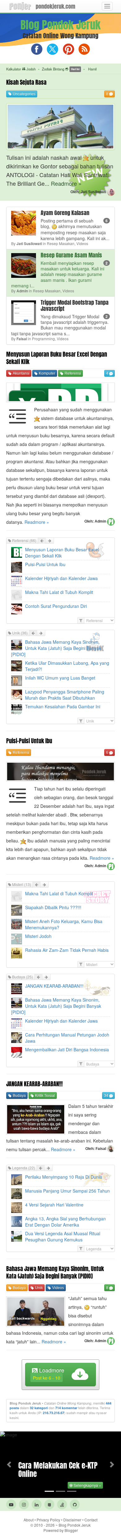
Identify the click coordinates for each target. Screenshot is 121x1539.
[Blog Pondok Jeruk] (20, 6)
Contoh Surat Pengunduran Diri (56, 606)
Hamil (91, 68)
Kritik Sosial (44, 1095)
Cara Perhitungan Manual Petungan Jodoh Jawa (67, 1038)
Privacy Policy (48, 1519)
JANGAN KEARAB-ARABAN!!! (54, 986)
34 (106, 1095)
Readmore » (66, 183)
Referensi (72, 373)
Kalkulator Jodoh (21, 68)
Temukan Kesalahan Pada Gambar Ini (62, 706)
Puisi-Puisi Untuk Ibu (45, 564)
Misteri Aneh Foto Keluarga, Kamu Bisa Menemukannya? (63, 924)
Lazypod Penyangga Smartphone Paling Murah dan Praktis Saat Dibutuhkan (64, 695)
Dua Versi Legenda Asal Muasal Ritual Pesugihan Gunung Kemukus (62, 1236)
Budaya (19, 1095)
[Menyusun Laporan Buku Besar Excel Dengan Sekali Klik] (60, 391)
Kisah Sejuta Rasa (26, 82)
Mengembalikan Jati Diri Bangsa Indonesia (67, 1049)
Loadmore (48, 1373)
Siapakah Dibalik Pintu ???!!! (53, 907)
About (29, 1519)
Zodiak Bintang (60, 68)
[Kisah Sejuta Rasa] (60, 125)
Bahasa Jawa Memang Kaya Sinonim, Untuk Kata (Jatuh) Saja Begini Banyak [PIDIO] (56, 648)
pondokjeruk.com (55, 6)
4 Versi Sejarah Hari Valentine (54, 1205)
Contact (90, 1519)
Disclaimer (72, 1519)
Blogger (71, 1530)
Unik (38, 1288)
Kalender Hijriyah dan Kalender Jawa (61, 578)
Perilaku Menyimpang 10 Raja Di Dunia (63, 1177)
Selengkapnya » (87, 1485)
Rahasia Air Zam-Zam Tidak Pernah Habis (67, 950)
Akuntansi (20, 373)
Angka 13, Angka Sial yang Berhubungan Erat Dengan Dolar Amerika (65, 1221)
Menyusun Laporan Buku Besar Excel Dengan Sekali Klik (56, 358)
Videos (57, 1288)
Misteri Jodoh (38, 936)
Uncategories (23, 94)
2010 (44, 1525)
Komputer (46, 373)
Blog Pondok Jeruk (75, 1525)
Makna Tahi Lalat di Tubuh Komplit (59, 592)
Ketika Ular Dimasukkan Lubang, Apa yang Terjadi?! (67, 666)
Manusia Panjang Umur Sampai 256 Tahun (67, 1191)
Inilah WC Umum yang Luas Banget (60, 678)
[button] (9, 1464)
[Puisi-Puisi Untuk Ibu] (60, 771)
